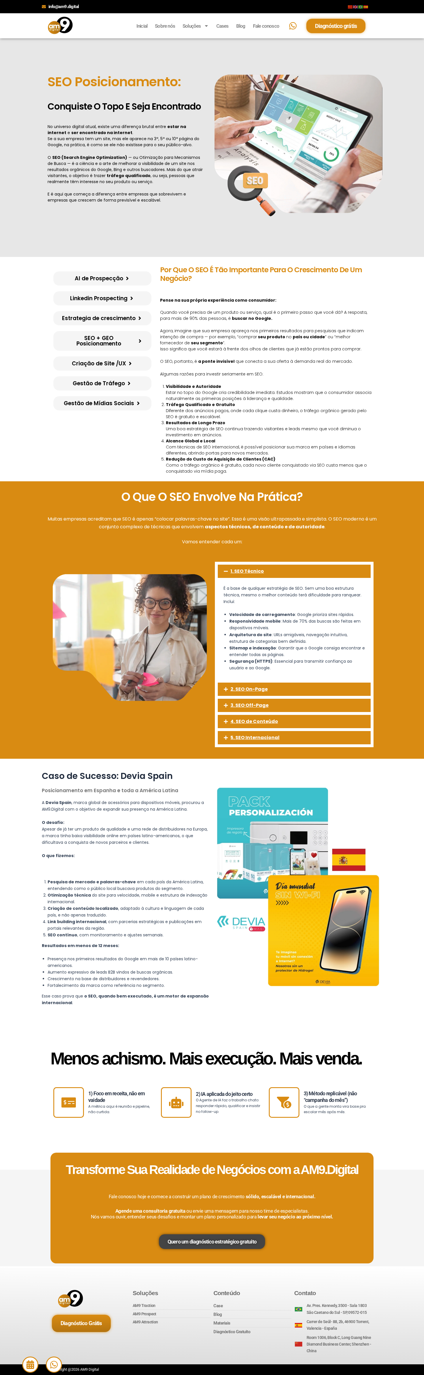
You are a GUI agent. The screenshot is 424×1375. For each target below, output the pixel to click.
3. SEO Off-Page (249, 705)
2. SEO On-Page (249, 689)
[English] (355, 6)
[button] (294, 571)
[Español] (366, 6)
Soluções (192, 26)
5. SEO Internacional (254, 737)
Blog (240, 26)
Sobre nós (165, 26)
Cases (222, 26)
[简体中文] (350, 6)
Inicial (141, 26)
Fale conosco (266, 26)
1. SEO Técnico (247, 571)
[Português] (360, 6)
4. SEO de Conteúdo (254, 721)
